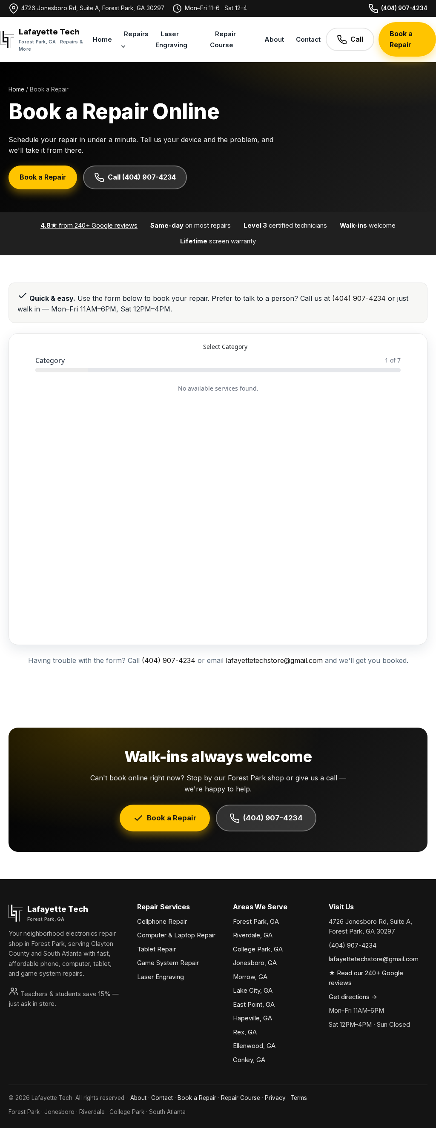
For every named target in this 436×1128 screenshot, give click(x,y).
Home (102, 39)
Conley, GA (249, 1060)
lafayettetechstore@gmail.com (274, 660)
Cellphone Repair (162, 921)
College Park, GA (258, 949)
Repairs (136, 34)
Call (356, 39)
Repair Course (223, 39)
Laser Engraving (171, 39)
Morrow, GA (250, 977)
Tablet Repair (156, 949)
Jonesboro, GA (255, 963)
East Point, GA (254, 1004)
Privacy (275, 1097)
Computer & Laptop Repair (176, 935)
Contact (308, 39)
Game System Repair (168, 963)
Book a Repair (401, 39)
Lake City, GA (252, 990)
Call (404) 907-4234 (142, 177)
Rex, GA (245, 1032)
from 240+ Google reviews (89, 225)
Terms (298, 1097)
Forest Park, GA (256, 921)
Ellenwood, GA (254, 1046)
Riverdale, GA (252, 935)
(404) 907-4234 (404, 8)
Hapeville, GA (252, 1018)
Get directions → (353, 997)
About (274, 39)
